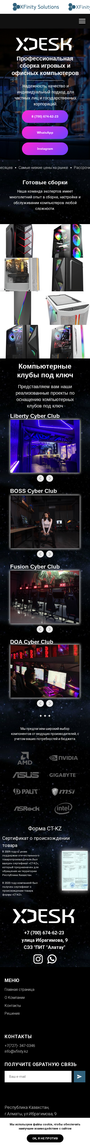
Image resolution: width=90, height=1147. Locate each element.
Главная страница (19, 989)
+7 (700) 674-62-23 (44, 933)
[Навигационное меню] (82, 21)
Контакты (13, 1005)
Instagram (45, 148)
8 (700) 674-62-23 (45, 116)
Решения (12, 1013)
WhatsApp (45, 132)
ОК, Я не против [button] (45, 1138)
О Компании (15, 997)
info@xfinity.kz (16, 1051)
